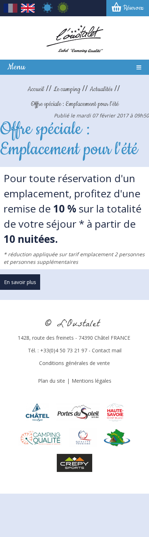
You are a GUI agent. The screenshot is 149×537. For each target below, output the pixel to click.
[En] (28, 10)
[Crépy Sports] (74, 462)
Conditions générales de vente (74, 363)
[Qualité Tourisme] (83, 436)
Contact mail (107, 350)
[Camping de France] (117, 436)
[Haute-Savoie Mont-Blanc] (115, 411)
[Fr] (10, 10)
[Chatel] (37, 411)
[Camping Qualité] (40, 436)
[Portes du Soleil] (78, 411)
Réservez (133, 8)
